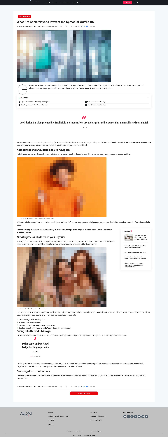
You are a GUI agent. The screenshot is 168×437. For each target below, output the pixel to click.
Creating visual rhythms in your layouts (34, 105)
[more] (80, 2)
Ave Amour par (84, 435)
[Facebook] (124, 416)
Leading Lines (40, 320)
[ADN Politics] (36, 2)
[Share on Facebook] (79, 26)
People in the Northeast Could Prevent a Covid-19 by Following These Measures (135, 257)
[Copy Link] (84, 26)
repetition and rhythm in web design (55, 312)
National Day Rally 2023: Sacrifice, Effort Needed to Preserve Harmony (135, 246)
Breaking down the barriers (96, 105)
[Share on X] (81, 26)
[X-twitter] (135, 416)
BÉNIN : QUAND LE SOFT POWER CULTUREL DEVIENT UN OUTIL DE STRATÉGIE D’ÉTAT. (134, 265)
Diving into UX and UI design (96, 102)
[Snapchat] (142, 416)
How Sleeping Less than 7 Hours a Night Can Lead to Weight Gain (141, 237)
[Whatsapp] (132, 416)
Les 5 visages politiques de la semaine (135, 252)
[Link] (146, 416)
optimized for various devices (72, 85)
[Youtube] (139, 416)
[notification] (134, 3)
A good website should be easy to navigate (35, 102)
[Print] (87, 26)
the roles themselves (57, 366)
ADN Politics (41, 26)
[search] (137, 2)
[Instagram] (128, 416)
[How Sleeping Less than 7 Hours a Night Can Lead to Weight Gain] (129, 237)
